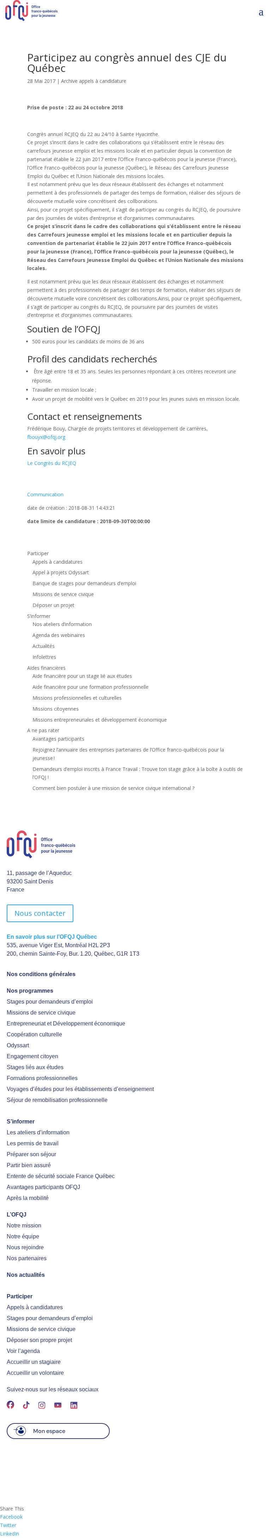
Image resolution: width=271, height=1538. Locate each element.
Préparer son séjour (31, 1154)
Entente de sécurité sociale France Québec (61, 1176)
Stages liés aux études (35, 1067)
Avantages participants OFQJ (43, 1187)
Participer (38, 553)
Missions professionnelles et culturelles (77, 697)
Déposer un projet (53, 605)
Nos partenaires (27, 1258)
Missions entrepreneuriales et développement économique (99, 719)
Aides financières (46, 667)
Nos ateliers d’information (62, 624)
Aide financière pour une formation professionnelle (90, 687)
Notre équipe (23, 1236)
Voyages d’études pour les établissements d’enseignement (80, 1089)
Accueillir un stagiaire (34, 1362)
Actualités (43, 646)
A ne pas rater (43, 730)
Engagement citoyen (32, 1056)
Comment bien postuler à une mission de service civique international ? (113, 788)
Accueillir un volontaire (35, 1373)
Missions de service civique (63, 594)
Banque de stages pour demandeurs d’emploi (84, 583)
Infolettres (44, 657)
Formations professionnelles (42, 1078)
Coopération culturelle (34, 1034)
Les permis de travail (33, 1143)
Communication (45, 494)
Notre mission (24, 1225)
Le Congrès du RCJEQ (51, 463)
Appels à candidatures (57, 561)
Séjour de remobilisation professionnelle (57, 1100)
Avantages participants (58, 738)
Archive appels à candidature (93, 81)
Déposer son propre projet (39, 1340)
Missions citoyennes (55, 708)
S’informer (38, 616)
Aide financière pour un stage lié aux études (82, 676)
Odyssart (18, 1045)
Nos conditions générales (41, 974)
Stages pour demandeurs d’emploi (50, 1002)
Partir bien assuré (29, 1165)
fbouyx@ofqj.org (46, 437)
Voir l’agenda (23, 1351)
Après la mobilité (28, 1198)
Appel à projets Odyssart (60, 572)
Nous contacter (40, 913)
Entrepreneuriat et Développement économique (66, 1024)
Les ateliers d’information (38, 1132)
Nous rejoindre (25, 1247)
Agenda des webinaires (58, 635)
